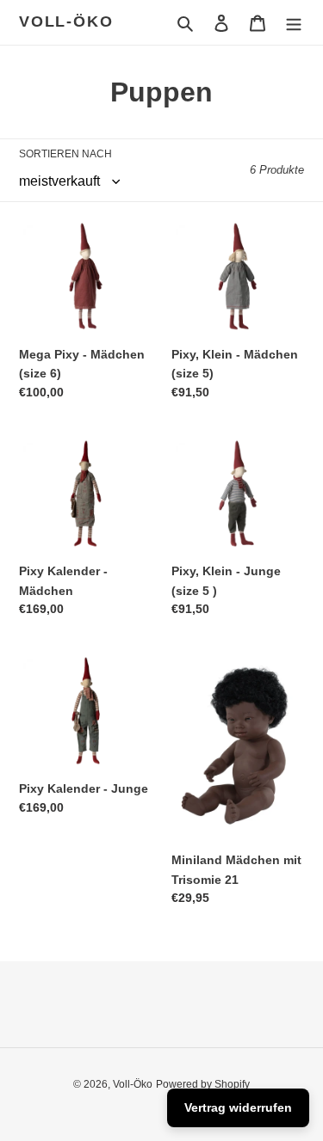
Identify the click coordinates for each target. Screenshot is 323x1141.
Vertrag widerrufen (238, 1107)
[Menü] (294, 22)
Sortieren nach (65, 154)
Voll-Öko (66, 21)
